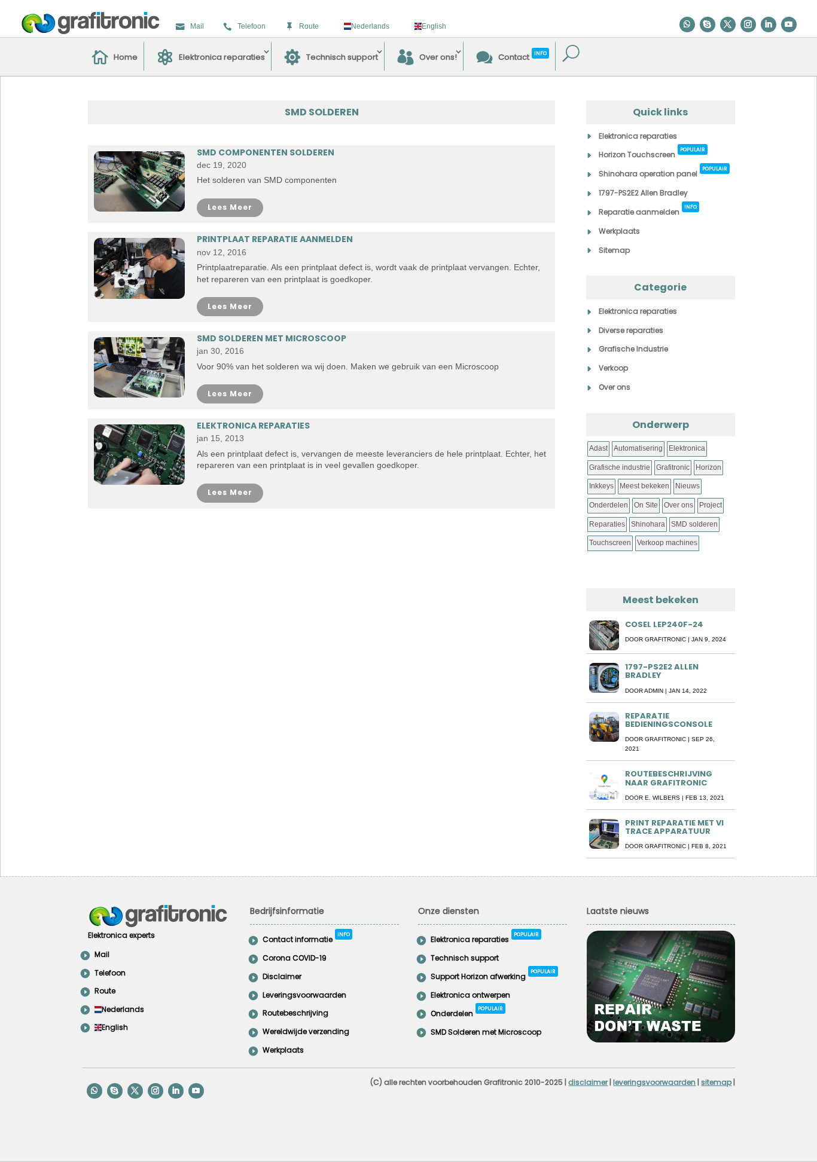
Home (126, 57)
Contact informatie (306, 937)
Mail (197, 26)
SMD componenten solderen (265, 152)
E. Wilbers (662, 797)
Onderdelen (608, 505)
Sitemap (614, 250)
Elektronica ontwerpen (470, 995)
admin (653, 690)
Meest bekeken (644, 486)
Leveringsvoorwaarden (304, 995)
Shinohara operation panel (663, 172)
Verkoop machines (667, 543)
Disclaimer (282, 976)
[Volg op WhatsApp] (687, 24)
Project (710, 505)
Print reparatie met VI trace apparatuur (674, 827)
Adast (598, 448)
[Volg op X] (728, 24)
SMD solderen (694, 524)
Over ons (614, 387)
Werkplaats (619, 231)
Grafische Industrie (633, 349)
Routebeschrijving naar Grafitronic (668, 778)
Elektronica (687, 448)
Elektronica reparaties (222, 57)
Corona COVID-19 (295, 958)
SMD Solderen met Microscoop (271, 338)
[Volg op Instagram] (748, 24)
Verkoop (613, 368)
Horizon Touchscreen (652, 153)
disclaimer (588, 1082)
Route (309, 26)
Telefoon (251, 26)
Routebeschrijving (295, 1013)
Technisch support (342, 57)
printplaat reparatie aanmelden (275, 239)
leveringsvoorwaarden (654, 1082)
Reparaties (607, 524)
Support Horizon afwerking (493, 974)
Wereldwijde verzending (306, 1031)
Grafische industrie (619, 467)
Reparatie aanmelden (648, 210)
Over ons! (438, 57)
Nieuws (687, 486)
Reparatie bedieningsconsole (668, 720)
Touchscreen (610, 543)
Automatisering (638, 448)
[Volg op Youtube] (789, 24)
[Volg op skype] (707, 24)
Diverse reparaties (631, 330)
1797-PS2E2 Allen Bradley (643, 193)
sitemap (716, 1082)
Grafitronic (673, 467)
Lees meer (230, 207)
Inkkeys (601, 486)
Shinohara (648, 524)
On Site (646, 505)
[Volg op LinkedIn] (768, 24)
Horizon (708, 467)
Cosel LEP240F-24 (664, 624)
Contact (522, 55)
